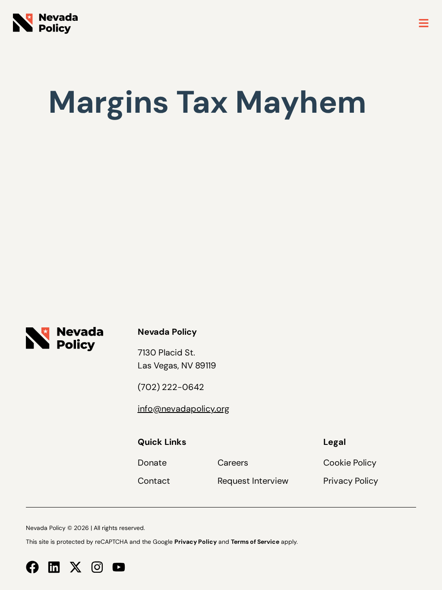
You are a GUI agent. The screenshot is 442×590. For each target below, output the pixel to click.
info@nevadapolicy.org (183, 408)
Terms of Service (255, 542)
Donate (152, 462)
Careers (233, 462)
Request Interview (253, 480)
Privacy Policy (350, 480)
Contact (154, 480)
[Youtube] (118, 567)
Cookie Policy (349, 462)
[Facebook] (32, 567)
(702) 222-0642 (171, 387)
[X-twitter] (75, 567)
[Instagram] (97, 567)
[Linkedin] (53, 567)
